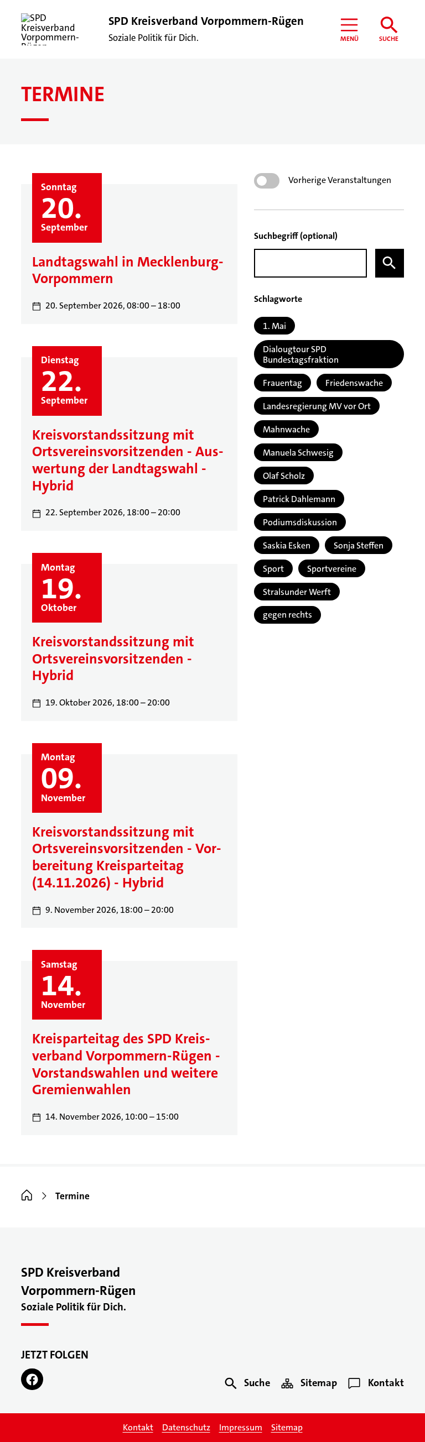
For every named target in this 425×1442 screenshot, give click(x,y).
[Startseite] (27, 1196)
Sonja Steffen (358, 545)
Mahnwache (286, 429)
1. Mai (274, 326)
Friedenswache (354, 383)
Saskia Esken (286, 545)
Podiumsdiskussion (300, 522)
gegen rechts (287, 614)
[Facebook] (32, 1379)
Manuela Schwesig (298, 452)
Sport (273, 568)
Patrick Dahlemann (299, 499)
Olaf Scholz (284, 476)
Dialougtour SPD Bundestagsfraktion (301, 354)
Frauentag (282, 383)
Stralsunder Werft (297, 592)
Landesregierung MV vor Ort (317, 406)
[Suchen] (389, 263)
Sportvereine (331, 568)
